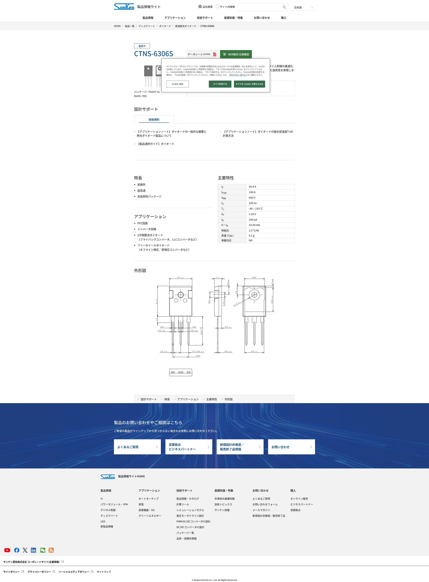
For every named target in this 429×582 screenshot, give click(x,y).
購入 (283, 18)
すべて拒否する (220, 84)
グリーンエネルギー (150, 516)
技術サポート (205, 18)
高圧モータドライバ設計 (190, 516)
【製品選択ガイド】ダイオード (155, 144)
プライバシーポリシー (39, 571)
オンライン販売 (299, 498)
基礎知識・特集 (233, 18)
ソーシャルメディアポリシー (74, 571)
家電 (141, 504)
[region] (215, 75)
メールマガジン (261, 510)
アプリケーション (175, 18)
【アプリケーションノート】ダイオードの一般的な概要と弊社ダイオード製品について (171, 133)
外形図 (229, 399)
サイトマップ (104, 571)
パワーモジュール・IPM (114, 504)
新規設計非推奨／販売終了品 (269, 516)
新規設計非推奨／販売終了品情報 (232, 446)
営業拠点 (295, 510)
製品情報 (148, 18)
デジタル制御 (108, 510)
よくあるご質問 (127, 447)
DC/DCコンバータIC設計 (190, 527)
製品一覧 (129, 26)
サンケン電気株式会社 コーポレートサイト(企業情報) (31, 561)
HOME (117, 26)
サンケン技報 (222, 510)
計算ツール (182, 504)
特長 (167, 399)
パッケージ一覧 (185, 533)
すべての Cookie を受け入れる (249, 84)
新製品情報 (107, 526)
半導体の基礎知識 (224, 498)
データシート (199, 54)
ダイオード (165, 26)
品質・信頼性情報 (186, 538)
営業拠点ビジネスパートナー (182, 446)
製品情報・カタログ (187, 498)
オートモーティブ (149, 498)
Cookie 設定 (177, 84)
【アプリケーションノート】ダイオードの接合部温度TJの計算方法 (258, 133)
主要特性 (211, 399)
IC (102, 498)
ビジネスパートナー (301, 504)
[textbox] (260, 7)
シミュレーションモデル (190, 510)
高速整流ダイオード (185, 26)
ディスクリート (147, 26)
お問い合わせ (262, 18)
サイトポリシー (11, 571)
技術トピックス (223, 504)
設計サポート (149, 399)
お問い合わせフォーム (265, 504)
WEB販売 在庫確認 (238, 54)
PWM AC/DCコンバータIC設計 (193, 521)
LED (103, 521)
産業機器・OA (147, 510)
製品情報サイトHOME (131, 476)
